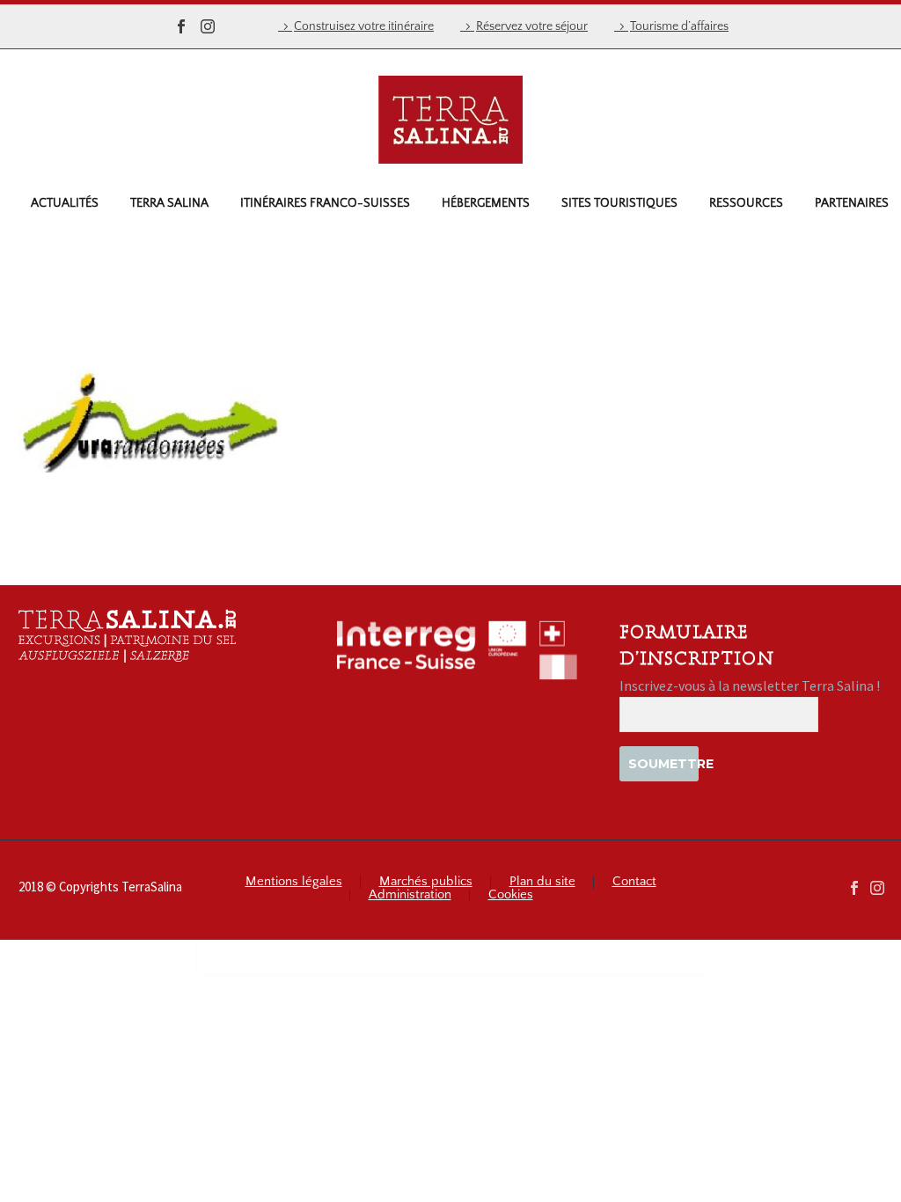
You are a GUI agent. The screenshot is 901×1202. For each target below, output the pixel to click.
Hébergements (486, 203)
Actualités (65, 203)
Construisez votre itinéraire (364, 26)
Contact (634, 882)
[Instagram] (207, 26)
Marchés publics (425, 882)
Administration (410, 895)
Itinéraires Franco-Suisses (325, 203)
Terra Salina (169, 203)
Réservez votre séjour (532, 26)
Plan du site (542, 882)
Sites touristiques (619, 203)
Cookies (510, 895)
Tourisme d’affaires (679, 26)
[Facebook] (181, 26)
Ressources (746, 203)
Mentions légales (293, 882)
